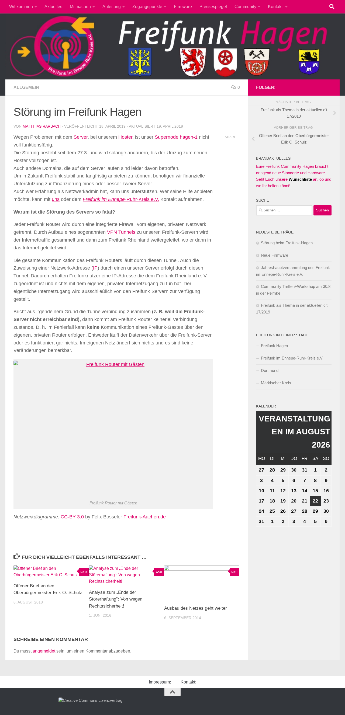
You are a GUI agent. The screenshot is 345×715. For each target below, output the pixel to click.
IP (95, 268)
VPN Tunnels (121, 232)
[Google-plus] (319, 87)
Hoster (125, 137)
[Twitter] (328, 87)
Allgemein (26, 87)
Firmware (183, 6)
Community (245, 6)
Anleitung (111, 6)
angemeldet (44, 651)
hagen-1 (189, 137)
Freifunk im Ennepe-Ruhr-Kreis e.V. (292, 358)
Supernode (166, 137)
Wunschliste (300, 179)
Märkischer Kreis (276, 383)
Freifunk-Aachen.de (144, 516)
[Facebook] (311, 87)
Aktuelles (53, 6)
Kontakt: (276, 6)
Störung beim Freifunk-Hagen (287, 242)
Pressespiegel (213, 6)
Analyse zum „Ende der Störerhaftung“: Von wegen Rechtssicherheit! (115, 599)
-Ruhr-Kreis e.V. (121, 199)
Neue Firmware (274, 255)
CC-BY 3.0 (72, 516)
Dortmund (269, 370)
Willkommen (21, 6)
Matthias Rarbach (42, 126)
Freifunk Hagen (274, 345)
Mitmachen (80, 6)
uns (56, 199)
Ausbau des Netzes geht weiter (195, 608)
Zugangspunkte (147, 6)
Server (81, 137)
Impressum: (160, 682)
